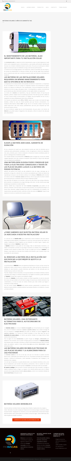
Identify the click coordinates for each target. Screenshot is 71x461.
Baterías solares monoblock (18, 404)
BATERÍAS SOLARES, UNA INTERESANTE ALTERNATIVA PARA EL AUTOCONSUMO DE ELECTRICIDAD (22, 321)
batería (44, 249)
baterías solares (10, 328)
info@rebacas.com (62, 448)
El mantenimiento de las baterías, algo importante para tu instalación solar (23, 57)
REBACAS (16, 265)
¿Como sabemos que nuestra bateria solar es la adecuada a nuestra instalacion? (26, 233)
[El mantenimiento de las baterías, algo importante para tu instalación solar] (27, 42)
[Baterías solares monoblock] (27, 390)
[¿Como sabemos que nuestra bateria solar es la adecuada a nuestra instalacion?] (27, 215)
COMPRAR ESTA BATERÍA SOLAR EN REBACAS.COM (26, 419)
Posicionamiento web (46, 459)
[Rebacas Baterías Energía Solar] (10, 449)
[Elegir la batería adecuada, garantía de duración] (27, 130)
